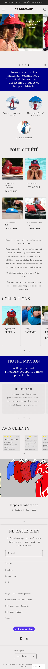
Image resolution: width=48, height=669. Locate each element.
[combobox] (38, 666)
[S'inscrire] (40, 553)
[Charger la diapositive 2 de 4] (22, 65)
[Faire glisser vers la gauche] (18, 351)
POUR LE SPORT (10, 331)
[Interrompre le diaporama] (45, 65)
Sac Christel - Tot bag (34, 224)
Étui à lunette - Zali (11, 224)
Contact (8, 618)
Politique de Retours (14, 612)
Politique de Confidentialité (17, 606)
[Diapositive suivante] (33, 65)
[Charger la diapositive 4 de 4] (28, 65)
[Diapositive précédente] (15, 65)
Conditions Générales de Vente (18, 600)
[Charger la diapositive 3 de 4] (25, 65)
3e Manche (13, 664)
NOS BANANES (30, 331)
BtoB (7, 582)
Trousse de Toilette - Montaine (9, 186)
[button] (3, 9)
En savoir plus (11, 576)
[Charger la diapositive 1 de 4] (19, 65)
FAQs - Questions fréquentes (18, 594)
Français (36, 666)
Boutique (9, 570)
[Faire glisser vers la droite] (30, 351)
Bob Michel (32, 184)
